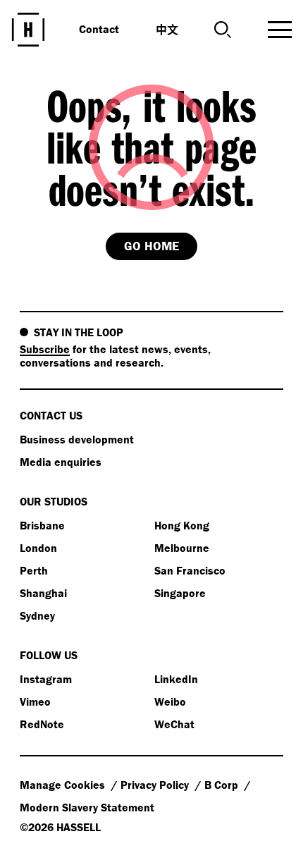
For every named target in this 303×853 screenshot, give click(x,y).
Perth (34, 570)
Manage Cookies (64, 785)
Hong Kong (181, 525)
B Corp (222, 785)
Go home (151, 246)
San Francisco (189, 570)
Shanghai (43, 593)
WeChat (174, 724)
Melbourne (181, 548)
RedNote (42, 724)
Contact (99, 29)
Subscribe (45, 349)
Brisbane (42, 525)
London (38, 548)
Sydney (37, 615)
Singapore (180, 593)
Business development (77, 439)
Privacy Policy (156, 785)
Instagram (46, 679)
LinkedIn (176, 679)
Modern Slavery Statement (87, 807)
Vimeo (35, 701)
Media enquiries (60, 462)
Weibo (170, 701)
